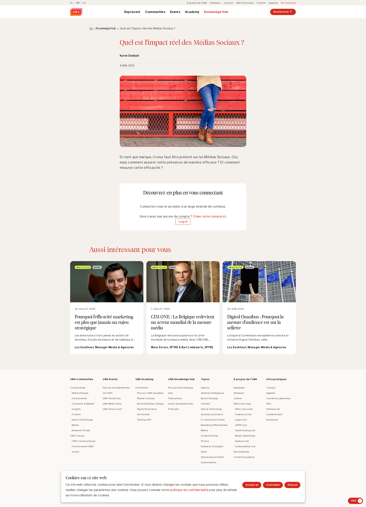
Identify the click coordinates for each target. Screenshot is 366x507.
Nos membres (241, 451)
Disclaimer (272, 419)
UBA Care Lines (245, 3)
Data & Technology (82, 419)
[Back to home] (76, 12)
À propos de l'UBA (197, 3)
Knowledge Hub (216, 12)
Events (175, 12)
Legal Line (240, 419)
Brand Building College (150, 403)
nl (71, 3)
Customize (273, 484)
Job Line (228, 3)
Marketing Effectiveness (214, 425)
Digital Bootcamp (147, 409)
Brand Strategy (209, 398)
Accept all (252, 484)
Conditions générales (278, 398)
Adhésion (215, 3)
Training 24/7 (144, 419)
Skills (204, 451)
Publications (175, 398)
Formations (142, 387)
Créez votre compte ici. (209, 216)
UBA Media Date (112, 403)
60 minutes (143, 414)
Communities (155, 12)
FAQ (268, 403)
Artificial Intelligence (212, 393)
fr (77, 3)
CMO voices (77, 435)
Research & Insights (212, 446)
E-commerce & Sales (213, 419)
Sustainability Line (245, 446)
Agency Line (242, 441)
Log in (183, 221)
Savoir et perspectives (180, 403)
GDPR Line (241, 425)
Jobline (238, 398)
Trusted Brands (209, 435)
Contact (261, 3)
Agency (205, 387)
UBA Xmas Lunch (112, 409)
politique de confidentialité (189, 490)
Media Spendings (245, 435)
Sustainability (208, 462)
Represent (132, 12)
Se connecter (288, 3)
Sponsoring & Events (212, 457)
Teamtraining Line (245, 430)
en (84, 3)
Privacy (205, 441)
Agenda (273, 3)
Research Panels (81, 430)
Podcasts (173, 409)
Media (75, 425)
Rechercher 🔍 (283, 11)
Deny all (292, 484)
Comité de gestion (244, 457)
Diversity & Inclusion (212, 414)
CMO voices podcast (84, 441)
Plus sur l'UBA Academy (150, 393)
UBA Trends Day (111, 398)
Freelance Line (243, 414)
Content (76, 414)
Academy (192, 12)
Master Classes (145, 398)
